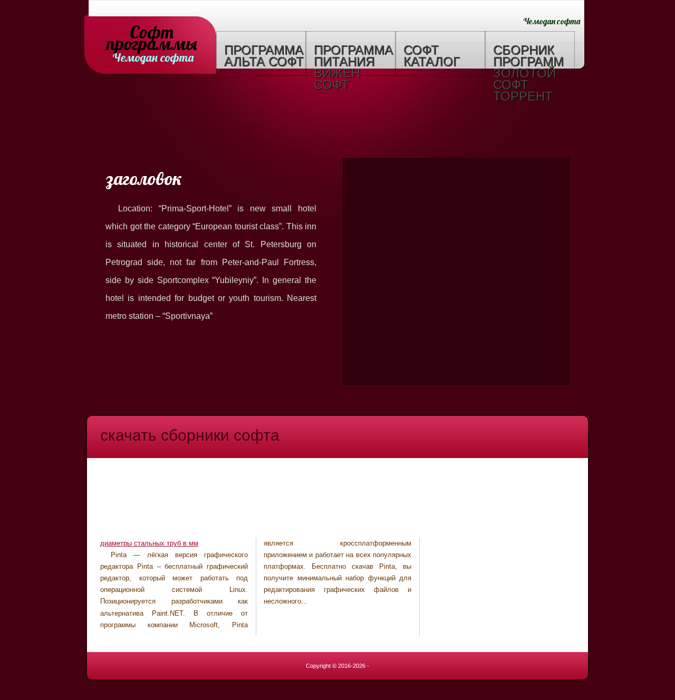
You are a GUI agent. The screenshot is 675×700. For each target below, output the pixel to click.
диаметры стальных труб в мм (149, 543)
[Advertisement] (337, 118)
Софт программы (152, 33)
